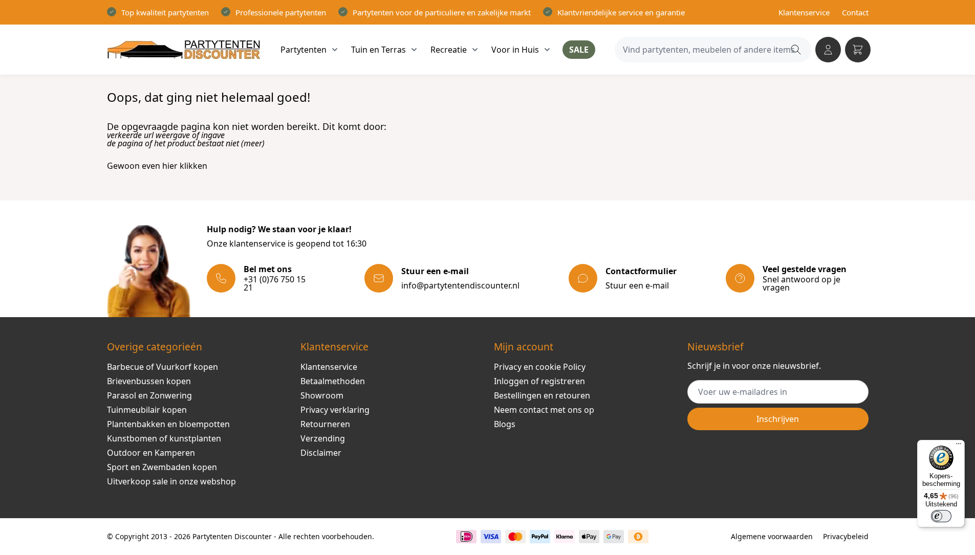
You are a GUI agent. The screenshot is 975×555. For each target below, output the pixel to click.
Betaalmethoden (332, 381)
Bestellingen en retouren (542, 395)
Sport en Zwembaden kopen (162, 467)
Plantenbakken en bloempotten (168, 424)
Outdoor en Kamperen (151, 452)
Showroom (321, 395)
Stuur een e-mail (637, 285)
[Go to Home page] (184, 49)
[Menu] (958, 446)
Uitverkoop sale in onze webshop (171, 481)
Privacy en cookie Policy (540, 366)
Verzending (322, 438)
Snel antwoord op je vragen (801, 283)
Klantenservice (804, 12)
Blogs (504, 424)
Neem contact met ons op (544, 409)
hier (170, 165)
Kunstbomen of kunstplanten (164, 438)
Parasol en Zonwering (149, 395)
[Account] (828, 49)
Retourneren (325, 424)
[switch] (941, 516)
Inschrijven (777, 419)
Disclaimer (320, 452)
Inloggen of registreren (539, 381)
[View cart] (858, 49)
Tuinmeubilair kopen (147, 409)
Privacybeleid (846, 536)
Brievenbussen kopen (149, 381)
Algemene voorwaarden (772, 536)
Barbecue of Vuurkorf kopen (162, 366)
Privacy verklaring (335, 409)
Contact (855, 12)
